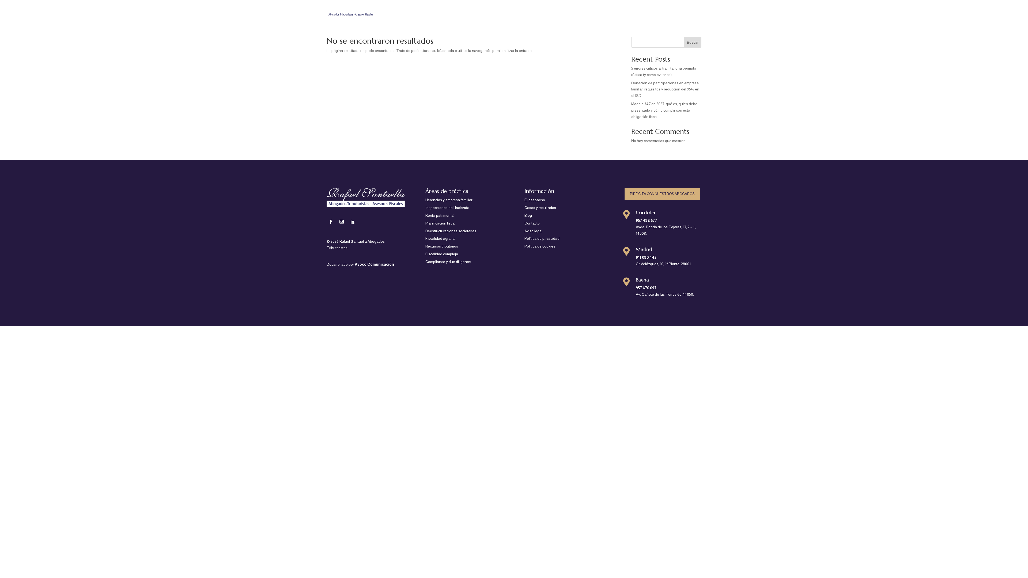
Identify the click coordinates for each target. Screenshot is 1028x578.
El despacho (610, 11)
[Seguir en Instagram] (341, 222)
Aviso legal (533, 231)
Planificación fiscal (440, 223)
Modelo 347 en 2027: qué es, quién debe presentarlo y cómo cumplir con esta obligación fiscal (664, 110)
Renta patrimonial (439, 215)
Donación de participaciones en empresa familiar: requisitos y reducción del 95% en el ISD (665, 89)
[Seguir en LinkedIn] (352, 222)
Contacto (693, 11)
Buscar (692, 42)
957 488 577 (646, 220)
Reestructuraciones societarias (450, 231)
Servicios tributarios (568, 11)
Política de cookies (539, 246)
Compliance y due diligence (448, 262)
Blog (674, 11)
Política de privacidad (542, 238)
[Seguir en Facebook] (331, 222)
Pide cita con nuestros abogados (662, 194)
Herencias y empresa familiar (448, 200)
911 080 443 (646, 257)
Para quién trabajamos (522, 11)
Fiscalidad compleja (441, 254)
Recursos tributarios (441, 246)
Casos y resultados (645, 11)
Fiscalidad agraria (440, 238)
